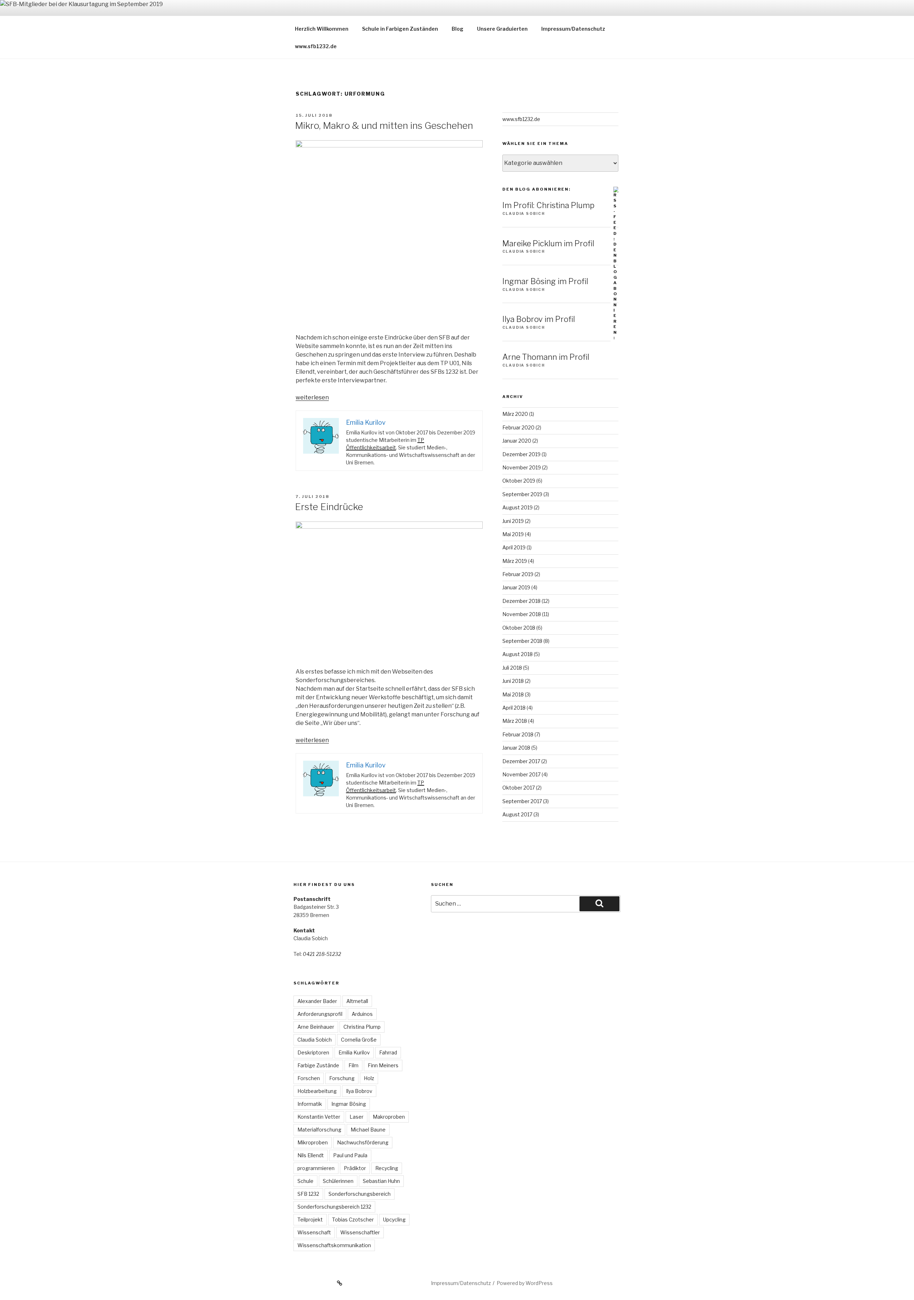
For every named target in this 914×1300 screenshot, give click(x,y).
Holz (369, 1078)
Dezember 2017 (521, 761)
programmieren (316, 1168)
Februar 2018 (517, 734)
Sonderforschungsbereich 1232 (334, 1207)
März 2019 (514, 561)
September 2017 (522, 801)
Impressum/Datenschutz (573, 29)
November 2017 (521, 774)
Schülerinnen (338, 1181)
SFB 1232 (308, 1194)
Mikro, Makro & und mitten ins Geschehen (384, 125)
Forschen (308, 1078)
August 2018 (517, 654)
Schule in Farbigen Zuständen (400, 29)
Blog (457, 29)
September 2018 (522, 641)
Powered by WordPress (525, 1283)
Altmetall (357, 1001)
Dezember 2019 (521, 454)
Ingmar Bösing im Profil (545, 281)
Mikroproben (312, 1142)
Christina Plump (362, 1027)
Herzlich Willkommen (321, 29)
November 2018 (521, 614)
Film (353, 1065)
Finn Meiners (383, 1065)
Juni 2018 (513, 681)
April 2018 (514, 708)
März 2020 (515, 414)
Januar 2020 (516, 441)
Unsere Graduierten (502, 29)
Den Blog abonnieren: (536, 189)
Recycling (386, 1168)
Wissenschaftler (360, 1232)
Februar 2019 (517, 574)
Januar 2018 (516, 748)
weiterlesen (312, 397)
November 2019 (521, 467)
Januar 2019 (516, 587)
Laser (356, 1117)
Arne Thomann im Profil (545, 357)
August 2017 (517, 814)
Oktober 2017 (518, 788)
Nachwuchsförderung (362, 1142)
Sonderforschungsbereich (359, 1194)
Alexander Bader (317, 1001)
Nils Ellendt (310, 1155)
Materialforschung (319, 1130)
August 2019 (517, 507)
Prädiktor (355, 1168)
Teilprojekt (310, 1219)
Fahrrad (388, 1052)
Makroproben (389, 1117)
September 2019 (522, 494)
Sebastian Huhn (381, 1181)
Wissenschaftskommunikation (334, 1245)
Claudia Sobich (314, 1040)
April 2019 (514, 547)
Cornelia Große (359, 1040)
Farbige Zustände (318, 1065)
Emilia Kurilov (354, 1052)
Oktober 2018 (518, 628)
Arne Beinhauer (315, 1027)
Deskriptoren (313, 1052)
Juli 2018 (512, 668)
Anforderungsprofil (319, 1014)
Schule (305, 1181)
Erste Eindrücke (329, 506)
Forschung (342, 1078)
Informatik (309, 1104)
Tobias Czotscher (353, 1219)
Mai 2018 (513, 694)
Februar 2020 (518, 427)
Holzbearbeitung (317, 1091)
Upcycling (394, 1219)
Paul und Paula (350, 1155)
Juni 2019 (513, 521)
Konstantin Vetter (318, 1117)
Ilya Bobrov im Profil (538, 319)
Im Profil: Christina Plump (548, 205)
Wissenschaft (314, 1232)
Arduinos (362, 1014)
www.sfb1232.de (316, 46)
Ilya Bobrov (359, 1091)
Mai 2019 (513, 534)
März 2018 (514, 721)
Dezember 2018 (521, 601)
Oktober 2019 (518, 481)
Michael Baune (368, 1130)
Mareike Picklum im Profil (548, 243)
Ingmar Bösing (348, 1104)
